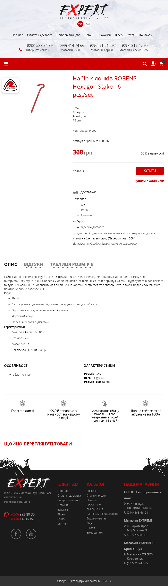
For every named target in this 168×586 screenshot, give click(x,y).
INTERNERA (104, 581)
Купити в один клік (149, 181)
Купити (150, 170)
